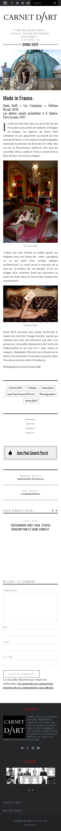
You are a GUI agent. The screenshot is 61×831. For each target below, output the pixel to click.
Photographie (29, 36)
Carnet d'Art (15, 387)
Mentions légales (13, 810)
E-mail (7, 642)
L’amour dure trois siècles (30, 477)
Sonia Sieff (31, 400)
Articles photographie (36, 33)
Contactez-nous (12, 802)
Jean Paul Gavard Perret (21, 394)
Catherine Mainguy (30, 492)
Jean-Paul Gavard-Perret (31, 30)
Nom (6, 627)
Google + (30, 433)
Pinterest (30, 428)
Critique (32, 387)
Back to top (30, 825)
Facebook (30, 419)
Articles (16, 33)
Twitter (30, 424)
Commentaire (10, 590)
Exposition (48, 387)
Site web (8, 657)
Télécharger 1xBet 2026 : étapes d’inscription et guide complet (30, 527)
